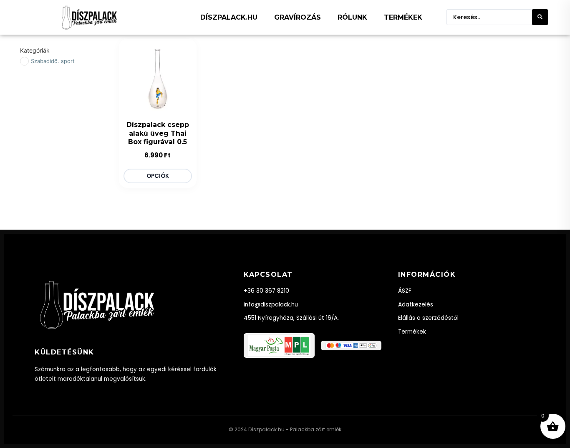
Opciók (157, 176)
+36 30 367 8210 (266, 291)
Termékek (412, 332)
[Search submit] (540, 17)
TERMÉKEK (403, 17)
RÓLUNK (352, 17)
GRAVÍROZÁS (297, 17)
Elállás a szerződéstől (428, 318)
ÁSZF (404, 291)
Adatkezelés (415, 305)
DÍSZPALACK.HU (228, 17)
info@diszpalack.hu (271, 305)
